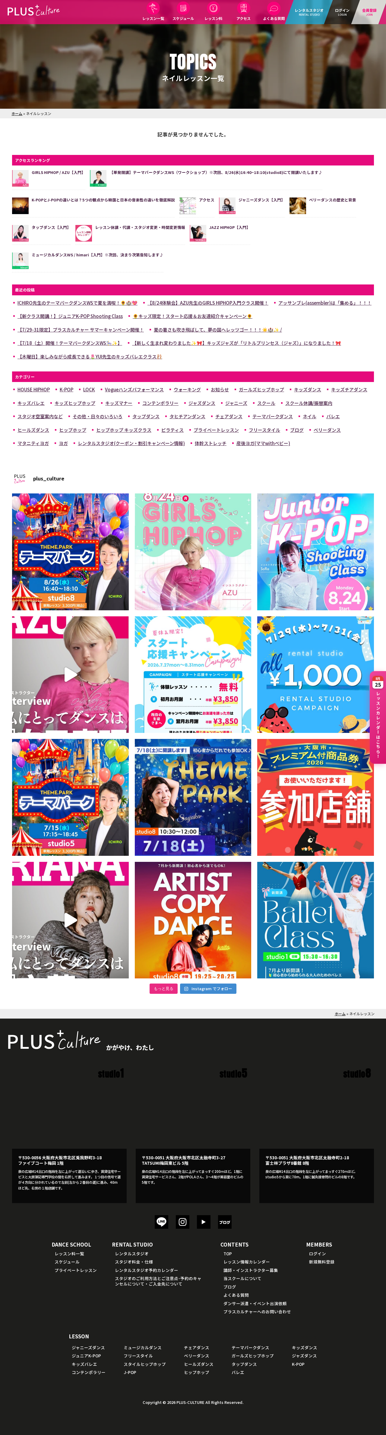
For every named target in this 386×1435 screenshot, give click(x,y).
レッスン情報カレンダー (246, 1262)
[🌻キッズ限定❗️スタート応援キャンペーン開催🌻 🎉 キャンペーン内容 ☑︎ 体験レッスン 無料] (193, 674)
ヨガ (63, 443)
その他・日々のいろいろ (97, 416)
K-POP (66, 389)
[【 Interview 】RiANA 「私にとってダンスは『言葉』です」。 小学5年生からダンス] (70, 920)
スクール (266, 403)
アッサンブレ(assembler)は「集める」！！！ (325, 303)
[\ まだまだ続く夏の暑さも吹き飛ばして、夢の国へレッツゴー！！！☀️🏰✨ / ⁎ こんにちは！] (70, 551)
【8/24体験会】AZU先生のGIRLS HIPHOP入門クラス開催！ (207, 303)
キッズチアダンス (349, 389)
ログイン (317, 1253)
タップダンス (146, 416)
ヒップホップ (72, 430)
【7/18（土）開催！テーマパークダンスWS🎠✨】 (69, 343)
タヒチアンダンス (187, 416)
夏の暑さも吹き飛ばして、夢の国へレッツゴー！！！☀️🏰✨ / (218, 329)
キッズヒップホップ (75, 403)
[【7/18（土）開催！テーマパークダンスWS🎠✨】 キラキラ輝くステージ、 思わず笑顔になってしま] (193, 797)
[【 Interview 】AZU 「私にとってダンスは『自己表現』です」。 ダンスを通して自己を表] (70, 674)
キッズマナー (118, 403)
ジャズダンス (201, 403)
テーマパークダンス (272, 416)
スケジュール (183, 18)
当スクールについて (242, 1278)
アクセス (243, 18)
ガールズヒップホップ (261, 389)
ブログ (297, 430)
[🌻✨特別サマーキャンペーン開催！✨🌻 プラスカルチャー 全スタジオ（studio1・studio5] (315, 674)
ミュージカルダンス (143, 1347)
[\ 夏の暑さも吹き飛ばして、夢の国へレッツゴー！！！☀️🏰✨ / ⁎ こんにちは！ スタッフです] (70, 797)
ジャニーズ (236, 403)
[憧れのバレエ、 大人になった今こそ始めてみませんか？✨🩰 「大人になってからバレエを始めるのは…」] (315, 920)
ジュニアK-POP (86, 1356)
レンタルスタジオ (132, 1253)
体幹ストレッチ (210, 443)
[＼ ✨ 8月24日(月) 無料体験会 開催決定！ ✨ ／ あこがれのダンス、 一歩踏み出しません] (193, 551)
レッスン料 (213, 18)
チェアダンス (228, 416)
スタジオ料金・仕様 (134, 1262)
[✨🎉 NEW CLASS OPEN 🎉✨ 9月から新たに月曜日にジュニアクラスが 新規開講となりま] (315, 551)
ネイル (309, 416)
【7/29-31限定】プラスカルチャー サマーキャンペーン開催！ (80, 329)
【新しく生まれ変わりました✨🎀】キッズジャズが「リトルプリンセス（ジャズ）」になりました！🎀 (236, 343)
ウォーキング (187, 389)
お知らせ (220, 389)
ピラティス (172, 430)
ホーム (16, 113)
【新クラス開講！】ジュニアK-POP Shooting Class (70, 316)
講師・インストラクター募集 (250, 1270)
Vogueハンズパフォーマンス (134, 389)
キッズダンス (307, 389)
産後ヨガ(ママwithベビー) (263, 443)
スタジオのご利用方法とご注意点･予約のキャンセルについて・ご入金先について (158, 1281)
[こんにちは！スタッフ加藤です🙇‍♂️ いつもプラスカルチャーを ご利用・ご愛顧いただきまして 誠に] (315, 797)
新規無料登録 (321, 1262)
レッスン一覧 (153, 18)
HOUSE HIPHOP (33, 389)
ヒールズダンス (33, 430)
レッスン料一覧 (69, 1253)
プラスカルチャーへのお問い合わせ (257, 1311)
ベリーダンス (327, 430)
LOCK (89, 389)
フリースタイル (264, 430)
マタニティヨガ (33, 443)
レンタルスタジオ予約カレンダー (146, 1270)
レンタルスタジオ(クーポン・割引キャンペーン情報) (131, 443)
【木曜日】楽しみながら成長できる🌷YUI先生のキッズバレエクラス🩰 (89, 356)
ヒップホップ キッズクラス (123, 430)
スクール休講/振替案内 (308, 403)
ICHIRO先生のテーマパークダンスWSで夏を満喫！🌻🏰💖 (77, 303)
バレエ (333, 416)
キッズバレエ (31, 403)
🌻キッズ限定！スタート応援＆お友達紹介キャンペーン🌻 (192, 316)
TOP (227, 1253)
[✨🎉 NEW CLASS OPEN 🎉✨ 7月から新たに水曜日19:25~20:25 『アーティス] (193, 920)
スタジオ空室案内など (40, 416)
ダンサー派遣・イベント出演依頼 (255, 1303)
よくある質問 (274, 18)
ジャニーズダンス (88, 1347)
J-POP (130, 1372)
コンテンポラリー (160, 403)
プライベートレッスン (216, 430)
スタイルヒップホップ (145, 1364)
